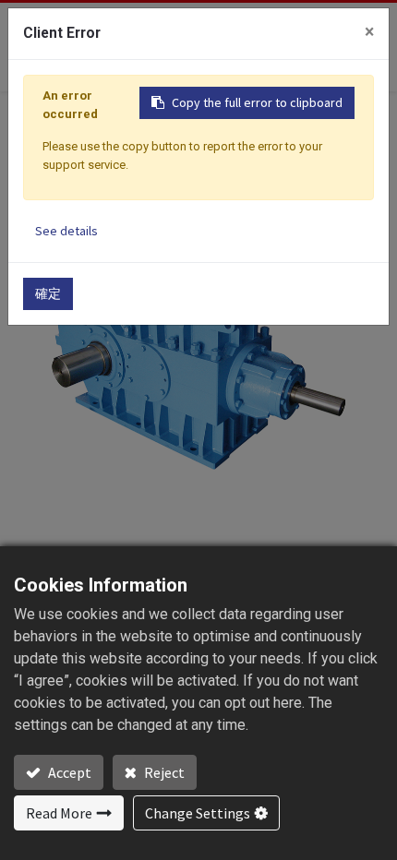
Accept (68, 772)
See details (66, 230)
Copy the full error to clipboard (257, 102)
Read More (59, 813)
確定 (48, 293)
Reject (163, 772)
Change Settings (197, 813)
